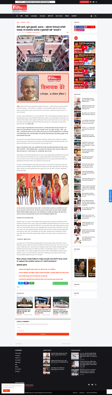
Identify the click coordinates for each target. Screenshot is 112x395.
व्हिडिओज (67, 16)
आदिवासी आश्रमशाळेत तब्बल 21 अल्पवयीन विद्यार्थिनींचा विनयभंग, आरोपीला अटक (88, 224)
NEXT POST (19, 343)
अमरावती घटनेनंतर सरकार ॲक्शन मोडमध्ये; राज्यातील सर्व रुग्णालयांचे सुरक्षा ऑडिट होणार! (88, 231)
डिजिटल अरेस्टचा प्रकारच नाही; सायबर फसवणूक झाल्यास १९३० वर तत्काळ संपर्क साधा (88, 217)
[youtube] (93, 2)
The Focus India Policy (91, 392)
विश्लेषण (26, 16)
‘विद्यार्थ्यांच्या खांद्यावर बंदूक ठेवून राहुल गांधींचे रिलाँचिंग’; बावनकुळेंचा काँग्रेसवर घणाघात (88, 100)
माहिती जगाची (50, 16)
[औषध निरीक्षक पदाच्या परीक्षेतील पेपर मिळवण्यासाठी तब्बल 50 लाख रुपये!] (46, 371)
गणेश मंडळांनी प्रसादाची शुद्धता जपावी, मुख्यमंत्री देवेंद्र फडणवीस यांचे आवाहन (88, 173)
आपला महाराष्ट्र (34, 16)
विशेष (22, 16)
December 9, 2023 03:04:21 (33, 32)
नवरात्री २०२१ (18, 357)
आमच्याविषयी (74, 16)
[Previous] (51, 2)
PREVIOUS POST (66, 343)
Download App (85, 1)
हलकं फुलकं (17, 371)
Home (18, 22)
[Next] (53, 2)
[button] (92, 16)
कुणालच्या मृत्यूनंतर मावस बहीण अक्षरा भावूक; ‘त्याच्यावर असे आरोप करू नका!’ (88, 195)
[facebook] (90, 2)
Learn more (11, 387)
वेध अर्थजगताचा (18, 369)
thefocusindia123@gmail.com (25, 386)
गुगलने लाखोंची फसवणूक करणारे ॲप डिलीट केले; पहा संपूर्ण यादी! (33, 276)
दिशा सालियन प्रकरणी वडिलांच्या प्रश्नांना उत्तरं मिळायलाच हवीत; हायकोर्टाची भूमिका (88, 151)
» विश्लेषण (27, 22)
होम (17, 16)
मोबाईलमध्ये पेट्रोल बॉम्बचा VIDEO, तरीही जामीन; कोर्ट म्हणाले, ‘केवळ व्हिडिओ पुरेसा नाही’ (24, 311)
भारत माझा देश (42, 16)
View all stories (91, 257)
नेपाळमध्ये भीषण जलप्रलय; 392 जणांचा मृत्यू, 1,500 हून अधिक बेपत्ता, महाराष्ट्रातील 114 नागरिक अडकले (60, 311)
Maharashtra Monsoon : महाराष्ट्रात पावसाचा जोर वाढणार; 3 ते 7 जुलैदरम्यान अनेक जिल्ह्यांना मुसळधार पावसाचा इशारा (88, 371)
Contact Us (81, 392)
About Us (75, 392)
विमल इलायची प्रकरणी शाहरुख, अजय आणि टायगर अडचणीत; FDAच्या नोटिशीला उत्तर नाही (88, 166)
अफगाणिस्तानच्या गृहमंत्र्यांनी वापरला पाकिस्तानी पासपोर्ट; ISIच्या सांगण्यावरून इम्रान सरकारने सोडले (41, 279)
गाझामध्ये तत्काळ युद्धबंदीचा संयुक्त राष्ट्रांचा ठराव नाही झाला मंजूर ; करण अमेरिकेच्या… (37, 269)
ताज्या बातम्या (17, 355)
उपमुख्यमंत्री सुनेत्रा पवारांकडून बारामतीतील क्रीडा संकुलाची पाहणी (38, 2)
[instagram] (96, 2)
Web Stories (59, 16)
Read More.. (20, 314)
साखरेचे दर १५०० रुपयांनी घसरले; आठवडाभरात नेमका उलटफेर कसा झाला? (88, 129)
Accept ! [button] (6, 390)
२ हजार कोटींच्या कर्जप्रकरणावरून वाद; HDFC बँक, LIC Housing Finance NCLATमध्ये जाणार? (43, 311)
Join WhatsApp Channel (61, 283)
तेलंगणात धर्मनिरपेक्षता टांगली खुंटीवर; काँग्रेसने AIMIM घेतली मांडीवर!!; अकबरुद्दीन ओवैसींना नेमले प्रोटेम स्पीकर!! (44, 272)
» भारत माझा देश (22, 22)
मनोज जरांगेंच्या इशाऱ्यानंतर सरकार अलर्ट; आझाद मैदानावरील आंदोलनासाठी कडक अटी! (88, 239)
